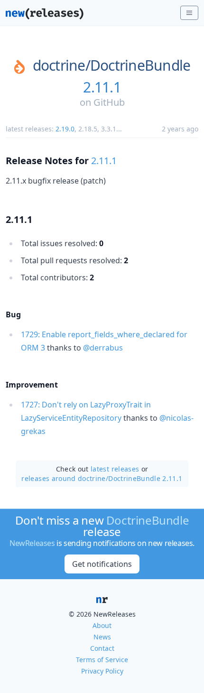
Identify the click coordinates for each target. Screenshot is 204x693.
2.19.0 (65, 128)
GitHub (109, 102)
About (102, 625)
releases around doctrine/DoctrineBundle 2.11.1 (101, 478)
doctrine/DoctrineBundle (112, 65)
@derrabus (103, 347)
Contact (102, 648)
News (102, 636)
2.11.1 (102, 87)
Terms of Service (102, 659)
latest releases (115, 468)
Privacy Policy (102, 670)
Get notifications (102, 564)
